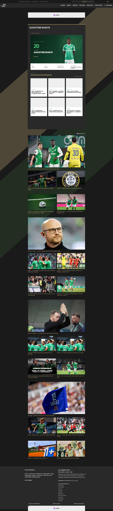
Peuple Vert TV (90, 5)
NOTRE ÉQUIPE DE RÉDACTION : (63, 483)
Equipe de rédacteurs (44, 1)
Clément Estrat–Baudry (62, 495)
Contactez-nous (98, 5)
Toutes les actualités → (78, 76)
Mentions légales (34, 1)
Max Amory (60, 488)
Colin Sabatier (60, 497)
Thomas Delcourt (61, 487)
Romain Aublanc (61, 485)
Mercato (69, 5)
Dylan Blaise (60, 500)
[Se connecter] (107, 1)
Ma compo (63, 5)
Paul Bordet (60, 492)
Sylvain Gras (60, 490)
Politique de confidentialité (24, 1)
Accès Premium (108, 5)
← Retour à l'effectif (34, 33)
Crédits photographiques (79, 503)
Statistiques (82, 5)
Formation (75, 5)
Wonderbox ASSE (36, 477)
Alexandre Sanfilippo (74, 480)
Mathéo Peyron (60, 493)
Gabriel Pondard (61, 498)
